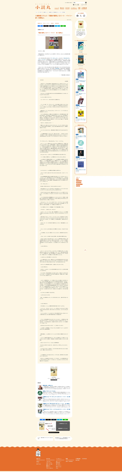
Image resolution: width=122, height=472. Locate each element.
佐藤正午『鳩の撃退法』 (69, 461)
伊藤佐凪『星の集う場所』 (79, 148)
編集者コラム (45, 12)
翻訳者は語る (58, 462)
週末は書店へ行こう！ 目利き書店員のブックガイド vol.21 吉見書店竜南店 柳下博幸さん (62, 438)
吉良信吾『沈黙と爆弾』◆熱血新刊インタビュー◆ (81, 159)
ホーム (36, 12)
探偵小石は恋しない (79, 184)
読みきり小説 (38, 464)
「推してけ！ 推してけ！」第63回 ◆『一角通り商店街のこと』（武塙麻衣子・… (81, 136)
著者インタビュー (58, 461)
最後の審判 (57, 23)
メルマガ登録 (67, 2)
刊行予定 (77, 460)
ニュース (57, 8)
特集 (79, 8)
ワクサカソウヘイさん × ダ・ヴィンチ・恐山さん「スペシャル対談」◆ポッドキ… (81, 119)
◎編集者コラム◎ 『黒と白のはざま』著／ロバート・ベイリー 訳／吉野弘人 (56, 403)
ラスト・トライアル (41, 59)
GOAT (77, 179)
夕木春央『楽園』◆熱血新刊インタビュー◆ (81, 107)
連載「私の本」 (58, 464)
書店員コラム (48, 466)
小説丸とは (70, 2)
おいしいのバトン (58, 465)
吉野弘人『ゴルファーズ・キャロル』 (49, 391)
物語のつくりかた (58, 466)
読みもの (62, 8)
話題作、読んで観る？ (49, 464)
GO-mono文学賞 (78, 180)
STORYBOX (84, 458)
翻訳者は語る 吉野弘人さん (48, 385)
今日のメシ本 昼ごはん (49, 468)
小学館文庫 (84, 8)
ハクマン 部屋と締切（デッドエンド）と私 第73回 (45, 438)
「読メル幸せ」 (48, 461)
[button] (76, 46)
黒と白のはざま (66, 58)
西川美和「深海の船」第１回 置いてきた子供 (81, 170)
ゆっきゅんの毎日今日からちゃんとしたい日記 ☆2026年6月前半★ (81, 81)
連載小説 (37, 461)
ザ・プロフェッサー (54, 58)
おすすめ (67, 8)
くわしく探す (85, 4)
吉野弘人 (52, 23)
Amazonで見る (53, 379)
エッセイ (37, 462)
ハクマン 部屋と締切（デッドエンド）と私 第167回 (81, 94)
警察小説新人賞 (78, 182)
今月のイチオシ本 (49, 462)
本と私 (57, 468)
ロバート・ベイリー (47, 23)
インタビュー (74, 8)
